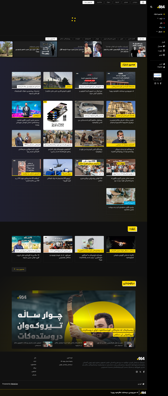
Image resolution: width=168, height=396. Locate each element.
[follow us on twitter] (140, 372)
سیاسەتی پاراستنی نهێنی (65, 365)
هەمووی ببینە (88, 2)
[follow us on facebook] (144, 372)
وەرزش (34, 375)
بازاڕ (161, 23)
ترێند (160, 18)
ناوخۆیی (34, 372)
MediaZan (14, 384)
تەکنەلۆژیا (33, 365)
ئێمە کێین (69, 358)
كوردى (140, 384)
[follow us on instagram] (137, 372)
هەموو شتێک (158, 14)
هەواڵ (160, 32)
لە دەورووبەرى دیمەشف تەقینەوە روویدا (124, 392)
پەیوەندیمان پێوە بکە (66, 361)
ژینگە (160, 27)
